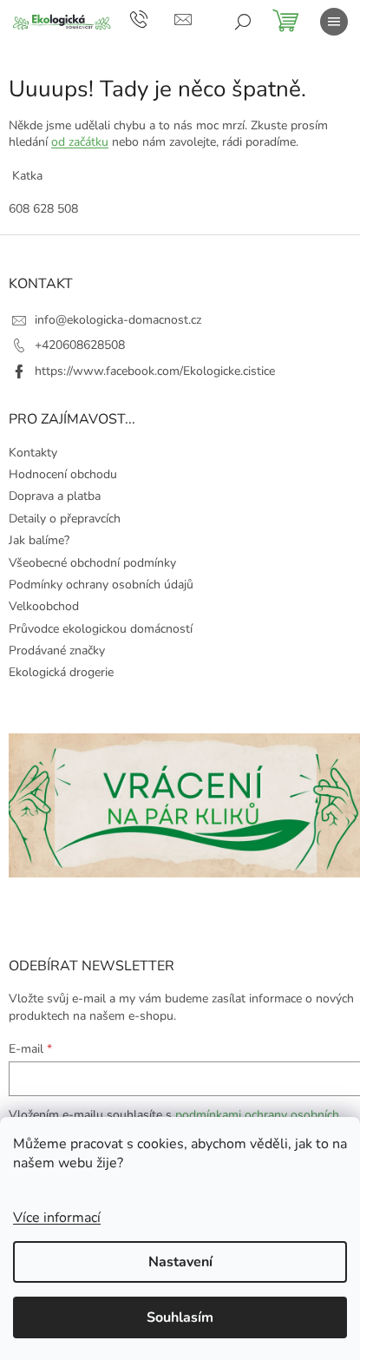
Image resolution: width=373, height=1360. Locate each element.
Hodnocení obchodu (63, 474)
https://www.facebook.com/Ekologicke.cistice (155, 371)
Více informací (57, 1217)
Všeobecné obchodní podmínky (92, 563)
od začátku (79, 142)
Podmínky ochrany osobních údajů (101, 584)
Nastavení (180, 1261)
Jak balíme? (39, 540)
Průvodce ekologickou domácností (101, 629)
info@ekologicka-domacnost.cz (118, 320)
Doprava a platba (55, 496)
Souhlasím (180, 1317)
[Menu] (334, 21)
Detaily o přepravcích (65, 518)
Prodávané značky (57, 650)
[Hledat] (243, 21)
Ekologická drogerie (61, 672)
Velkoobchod (44, 606)
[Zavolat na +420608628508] (152, 18)
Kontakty (33, 452)
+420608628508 (80, 345)
